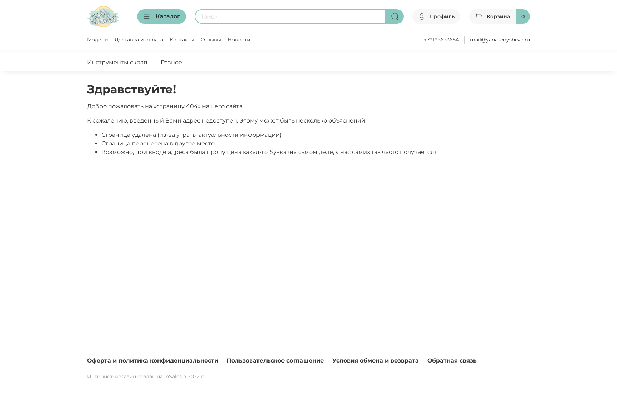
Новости (238, 39)
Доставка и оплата (139, 39)
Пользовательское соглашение (275, 360)
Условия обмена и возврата (375, 360)
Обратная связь (452, 360)
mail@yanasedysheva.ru (500, 39)
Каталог (168, 16)
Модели (97, 39)
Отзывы (211, 39)
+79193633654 (441, 39)
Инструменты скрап (117, 62)
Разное (171, 62)
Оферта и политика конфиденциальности (152, 360)
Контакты (182, 39)
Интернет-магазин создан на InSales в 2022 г (145, 376)
